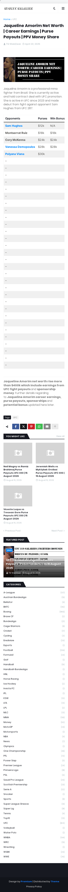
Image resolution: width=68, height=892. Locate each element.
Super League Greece (34, 803)
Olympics (34, 746)
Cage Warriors (34, 626)
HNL (34, 674)
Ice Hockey (34, 683)
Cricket (34, 630)
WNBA (34, 837)
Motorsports (34, 731)
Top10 (34, 818)
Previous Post (13, 530)
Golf (34, 659)
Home (6, 19)
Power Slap (34, 760)
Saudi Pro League (34, 779)
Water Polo (34, 832)
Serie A (34, 789)
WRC (34, 842)
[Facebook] (15, 426)
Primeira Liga (34, 770)
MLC (34, 712)
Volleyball (34, 828)
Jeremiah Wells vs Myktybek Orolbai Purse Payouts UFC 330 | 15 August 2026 (50, 471)
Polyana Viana (14, 154)
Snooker (34, 794)
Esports (34, 645)
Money (34, 722)
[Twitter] (23, 426)
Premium (26, 881)
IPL (34, 693)
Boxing (34, 611)
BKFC (34, 606)
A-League (34, 592)
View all (60, 436)
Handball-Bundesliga (34, 669)
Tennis (34, 813)
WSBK (34, 852)
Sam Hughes (13, 125)
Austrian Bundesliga (34, 597)
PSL (34, 775)
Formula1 (34, 654)
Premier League (34, 765)
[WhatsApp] (39, 426)
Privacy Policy (34, 886)
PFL (34, 755)
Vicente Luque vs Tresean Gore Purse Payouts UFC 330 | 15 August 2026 (15, 514)
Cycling (34, 635)
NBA (34, 736)
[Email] (47, 426)
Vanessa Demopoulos (20, 146)
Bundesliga (34, 621)
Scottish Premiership (34, 784)
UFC (15, 19)
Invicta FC (34, 688)
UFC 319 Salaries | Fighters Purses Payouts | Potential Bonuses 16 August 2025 (33, 564)
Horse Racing (34, 678)
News (34, 741)
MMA (34, 717)
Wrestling (34, 847)
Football (34, 650)
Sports (34, 799)
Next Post (57, 530)
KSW (34, 698)
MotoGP (34, 727)
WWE (34, 856)
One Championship (34, 751)
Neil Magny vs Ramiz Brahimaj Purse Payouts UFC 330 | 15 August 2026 (15, 471)
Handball (34, 664)
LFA (34, 703)
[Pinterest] (31, 426)
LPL (34, 707)
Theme (55, 881)
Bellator (34, 602)
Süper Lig (34, 808)
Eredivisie (34, 640)
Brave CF (34, 616)
